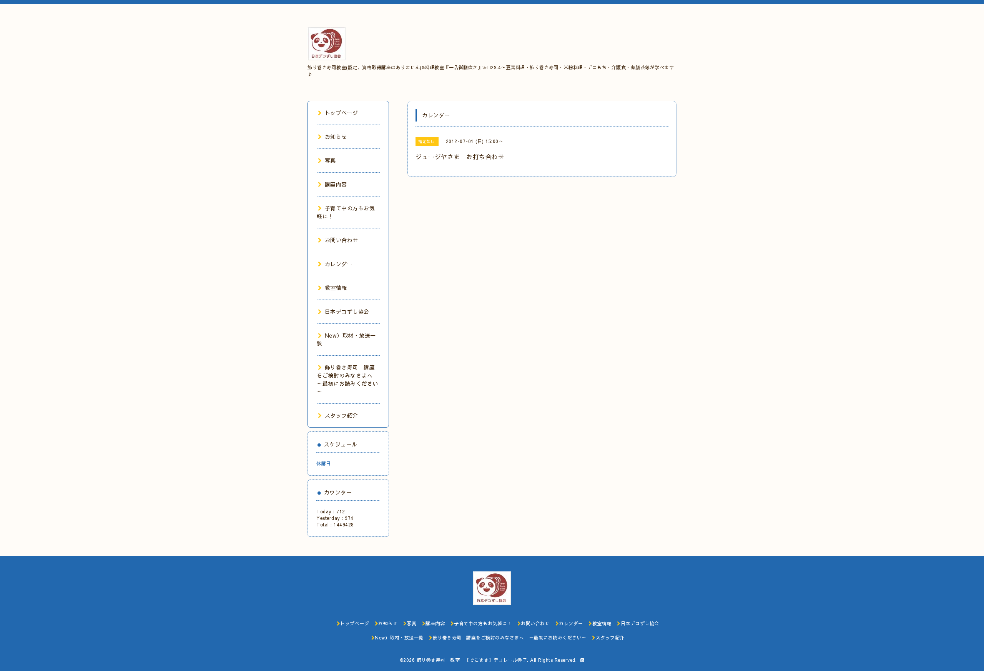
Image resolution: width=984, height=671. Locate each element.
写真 (330, 160)
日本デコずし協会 (347, 311)
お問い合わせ (341, 240)
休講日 (323, 463)
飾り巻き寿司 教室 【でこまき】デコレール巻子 (472, 660)
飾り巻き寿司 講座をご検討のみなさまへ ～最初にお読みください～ (347, 379)
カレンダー (338, 264)
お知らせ (336, 136)
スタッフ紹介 (341, 415)
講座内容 (336, 184)
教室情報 (336, 287)
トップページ (341, 113)
